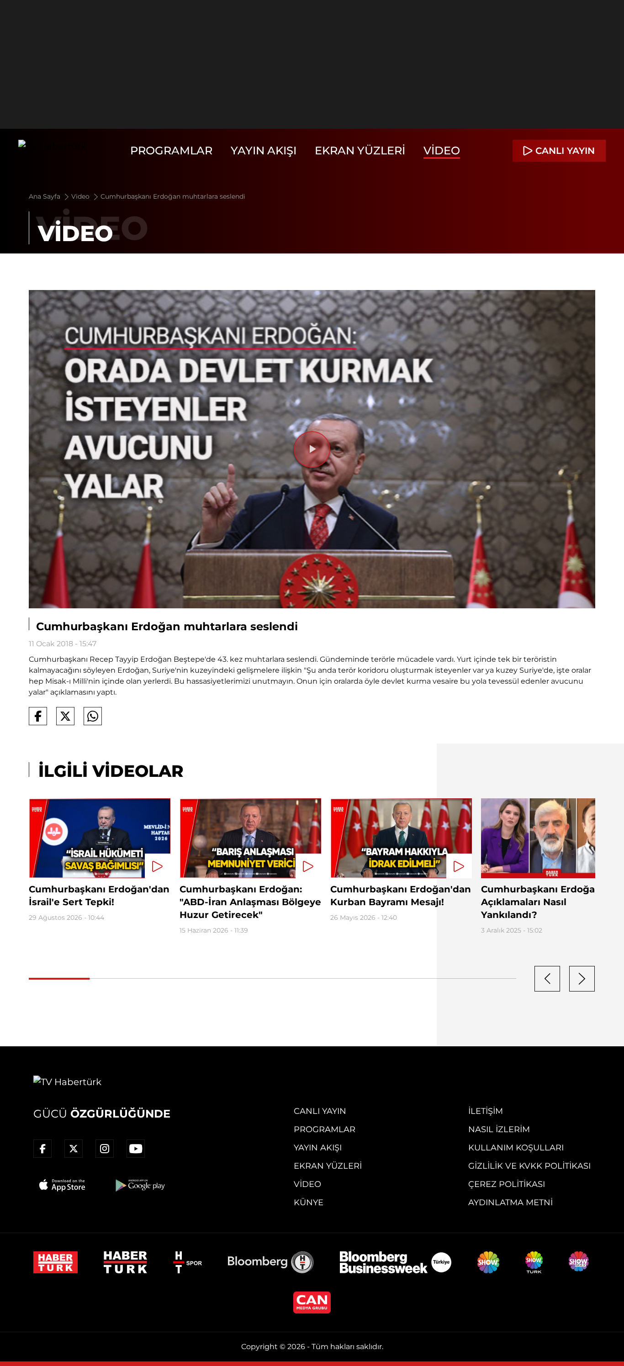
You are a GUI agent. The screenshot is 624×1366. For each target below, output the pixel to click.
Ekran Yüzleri (360, 150)
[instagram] (104, 1148)
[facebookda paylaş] (38, 716)
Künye (308, 1202)
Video (441, 150)
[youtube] (136, 1148)
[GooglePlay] (139, 1185)
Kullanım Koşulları (516, 1148)
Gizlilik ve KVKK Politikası (529, 1166)
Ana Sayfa (45, 196)
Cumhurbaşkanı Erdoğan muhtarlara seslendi (172, 196)
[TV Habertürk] (52, 151)
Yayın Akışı (263, 150)
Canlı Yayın (320, 1111)
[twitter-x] (73, 1148)
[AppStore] (62, 1185)
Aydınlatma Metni (510, 1202)
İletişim (485, 1111)
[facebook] (42, 1148)
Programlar (171, 150)
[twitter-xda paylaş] (65, 716)
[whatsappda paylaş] (93, 716)
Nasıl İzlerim (499, 1129)
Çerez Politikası (506, 1184)
